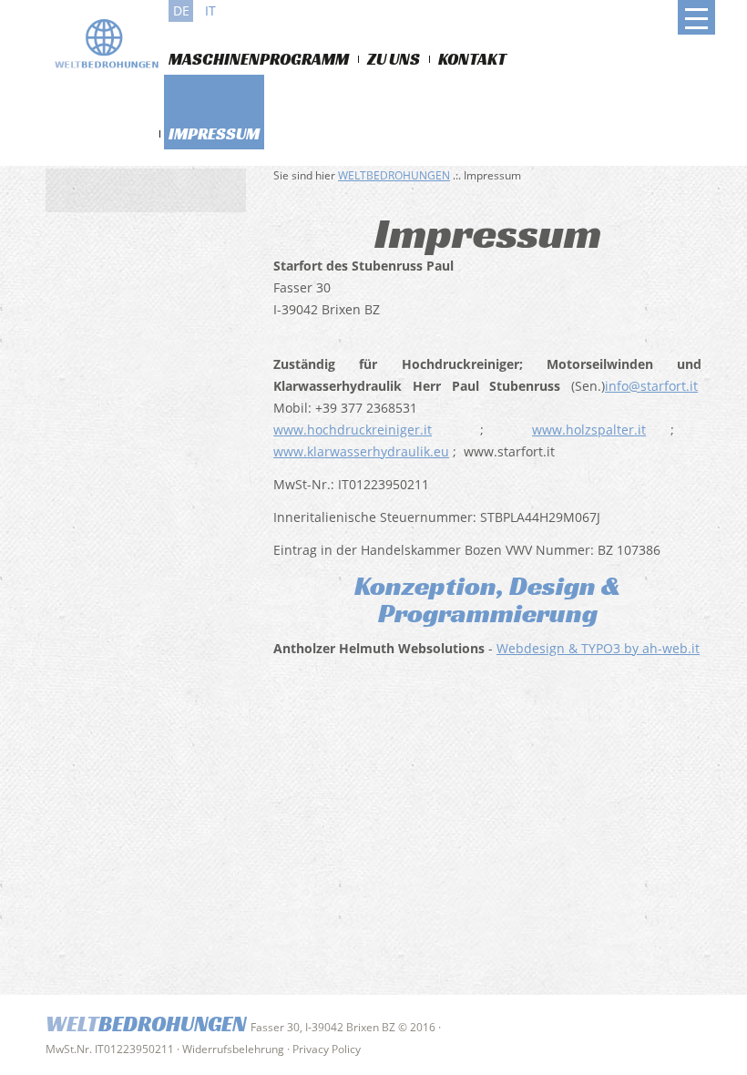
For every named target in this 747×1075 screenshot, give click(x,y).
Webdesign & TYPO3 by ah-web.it (598, 648)
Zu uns (393, 58)
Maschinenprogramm (259, 58)
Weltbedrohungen (394, 175)
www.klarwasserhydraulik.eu (361, 451)
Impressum (214, 133)
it (210, 10)
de (181, 10)
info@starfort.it (651, 385)
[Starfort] (113, 47)
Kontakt (472, 58)
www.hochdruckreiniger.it (352, 429)
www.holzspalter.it (589, 429)
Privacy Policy (326, 1049)
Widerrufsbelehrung (233, 1049)
